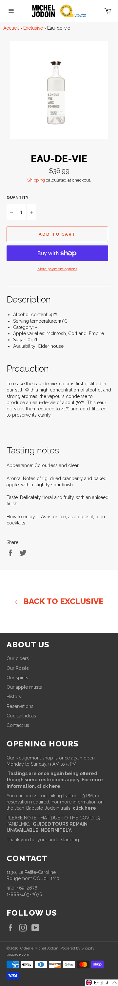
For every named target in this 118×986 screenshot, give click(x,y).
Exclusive (33, 28)
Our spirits (17, 677)
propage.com (18, 954)
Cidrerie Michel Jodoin (39, 948)
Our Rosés (18, 668)
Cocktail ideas (21, 715)
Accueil (11, 28)
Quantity (18, 197)
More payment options (57, 269)
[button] (101, 982)
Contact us (18, 725)
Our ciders (18, 658)
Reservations (20, 706)
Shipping (36, 180)
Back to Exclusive (62, 601)
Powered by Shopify (77, 948)
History (14, 696)
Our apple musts (24, 687)
